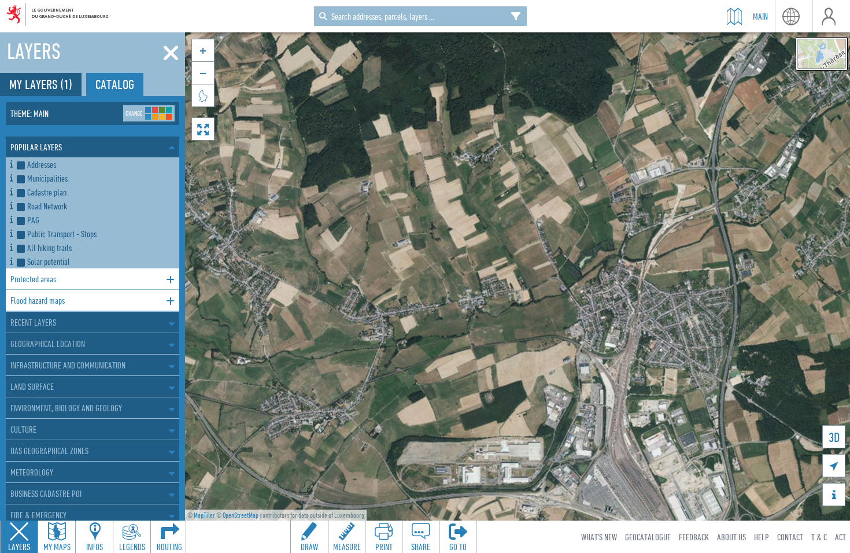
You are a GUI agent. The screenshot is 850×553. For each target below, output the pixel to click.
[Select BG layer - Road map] (821, 54)
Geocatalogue (648, 537)
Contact (790, 537)
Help (761, 537)
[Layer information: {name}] (11, 162)
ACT (840, 537)
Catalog (114, 84)
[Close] (171, 53)
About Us (731, 537)
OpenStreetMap (240, 515)
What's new (599, 537)
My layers (40, 84)
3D (834, 437)
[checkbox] (96, 164)
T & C (819, 537)
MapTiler (204, 515)
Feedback (694, 537)
